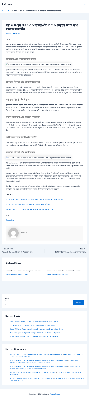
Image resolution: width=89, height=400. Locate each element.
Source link (10, 220)
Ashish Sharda (55, 394)
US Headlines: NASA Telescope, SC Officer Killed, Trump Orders (32, 325)
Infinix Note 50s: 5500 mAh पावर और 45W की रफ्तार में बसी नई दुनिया (28, 204)
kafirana (7, 4)
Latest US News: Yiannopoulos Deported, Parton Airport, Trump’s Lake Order (36, 329)
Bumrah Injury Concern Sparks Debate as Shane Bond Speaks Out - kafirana (36, 354)
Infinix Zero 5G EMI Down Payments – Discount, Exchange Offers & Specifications (34, 199)
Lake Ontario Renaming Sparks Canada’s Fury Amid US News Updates (34, 321)
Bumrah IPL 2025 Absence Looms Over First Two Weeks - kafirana (32, 372)
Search (7, 299)
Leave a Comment (11, 274)
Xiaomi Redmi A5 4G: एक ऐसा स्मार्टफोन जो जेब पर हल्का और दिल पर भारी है (29, 209)
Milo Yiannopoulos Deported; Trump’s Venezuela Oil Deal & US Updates (35, 333)
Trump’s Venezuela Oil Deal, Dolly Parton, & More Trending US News (34, 336)
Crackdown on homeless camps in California (23, 271)
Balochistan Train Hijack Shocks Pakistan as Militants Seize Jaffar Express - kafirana (38, 360)
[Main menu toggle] (84, 4)
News (19, 274)
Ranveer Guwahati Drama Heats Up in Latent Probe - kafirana (31, 378)
